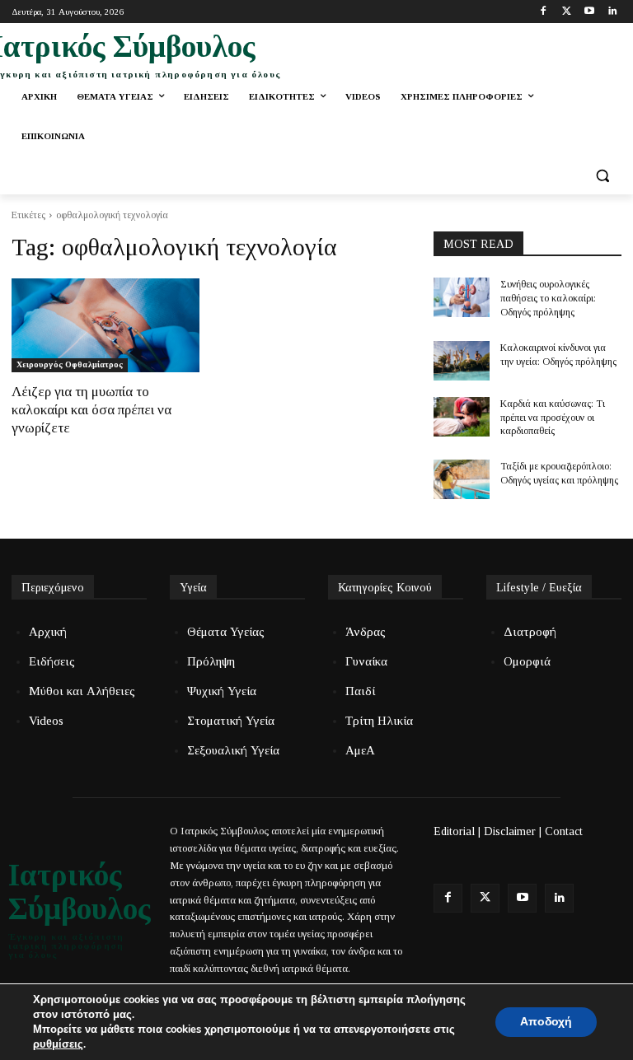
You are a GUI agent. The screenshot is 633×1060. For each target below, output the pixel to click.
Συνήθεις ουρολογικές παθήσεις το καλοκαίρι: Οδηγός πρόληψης (548, 298)
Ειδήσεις (52, 661)
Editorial (454, 831)
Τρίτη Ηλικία (379, 720)
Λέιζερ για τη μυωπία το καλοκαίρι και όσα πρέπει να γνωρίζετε (91, 410)
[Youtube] (588, 11)
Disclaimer (510, 831)
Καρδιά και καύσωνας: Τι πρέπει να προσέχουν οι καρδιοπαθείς (552, 417)
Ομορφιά (527, 661)
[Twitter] (566, 11)
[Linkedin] (612, 11)
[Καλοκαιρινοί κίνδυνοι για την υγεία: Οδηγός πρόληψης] (462, 361)
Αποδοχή (546, 1022)
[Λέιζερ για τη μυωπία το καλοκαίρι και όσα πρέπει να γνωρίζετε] (105, 325)
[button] (602, 175)
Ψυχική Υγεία (221, 691)
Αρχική (48, 631)
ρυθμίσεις (58, 1044)
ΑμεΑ (360, 750)
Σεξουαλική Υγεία (233, 750)
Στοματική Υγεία (230, 720)
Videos (46, 720)
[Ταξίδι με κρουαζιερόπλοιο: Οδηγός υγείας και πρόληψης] (462, 479)
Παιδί (360, 691)
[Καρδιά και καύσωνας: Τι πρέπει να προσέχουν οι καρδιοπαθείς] (462, 417)
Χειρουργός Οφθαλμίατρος (69, 364)
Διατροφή (530, 631)
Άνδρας (365, 631)
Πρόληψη (211, 661)
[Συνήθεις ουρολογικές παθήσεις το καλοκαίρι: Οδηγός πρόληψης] (462, 297)
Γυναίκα (366, 661)
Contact (564, 831)
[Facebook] (543, 11)
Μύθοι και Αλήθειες (82, 691)
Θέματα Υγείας (226, 631)
